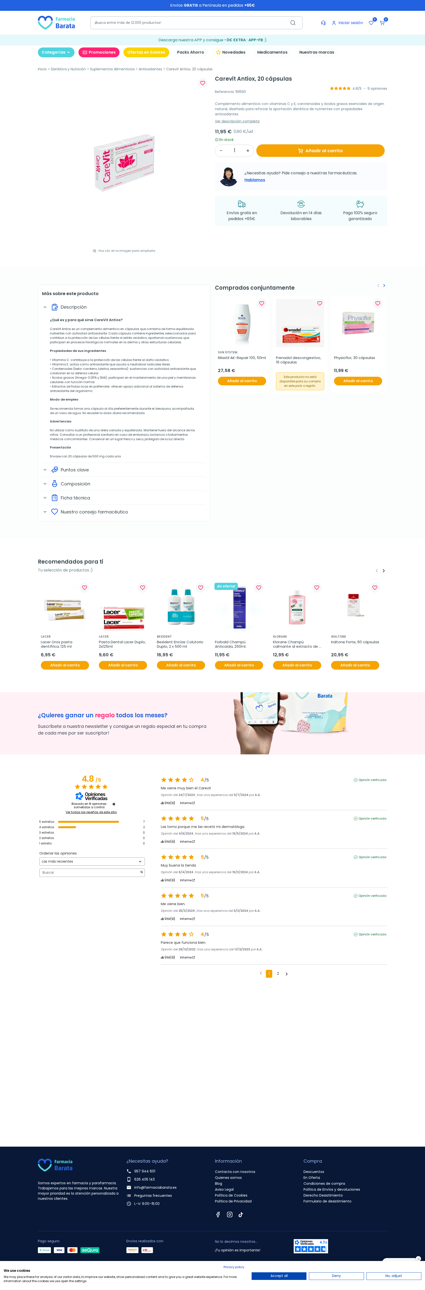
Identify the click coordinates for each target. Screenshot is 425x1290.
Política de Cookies (231, 1195)
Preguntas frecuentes (153, 1195)
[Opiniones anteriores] (261, 973)
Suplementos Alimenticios (112, 69)
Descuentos (314, 1171)
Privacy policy (234, 1267)
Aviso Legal (224, 1189)
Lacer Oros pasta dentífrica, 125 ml (57, 644)
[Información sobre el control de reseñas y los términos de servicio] (114, 804)
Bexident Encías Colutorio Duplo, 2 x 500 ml (180, 644)
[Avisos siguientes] (287, 974)
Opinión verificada (372, 780)
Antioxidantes (150, 69)
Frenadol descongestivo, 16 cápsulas (299, 360)
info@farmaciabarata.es (155, 1187)
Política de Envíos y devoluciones (332, 1189)
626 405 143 (144, 1179)
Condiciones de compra (324, 1183)
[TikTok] (241, 1214)
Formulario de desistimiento (327, 1201)
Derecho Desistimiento (323, 1195)
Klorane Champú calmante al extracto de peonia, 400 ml (296, 644)
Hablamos (254, 180)
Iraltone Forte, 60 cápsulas (355, 642)
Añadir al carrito (324, 151)
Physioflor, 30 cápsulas (354, 358)
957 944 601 (144, 1171)
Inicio (42, 69)
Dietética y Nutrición (68, 69)
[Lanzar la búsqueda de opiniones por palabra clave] (142, 873)
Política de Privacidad (233, 1201)
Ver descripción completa (237, 121)
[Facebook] (218, 1214)
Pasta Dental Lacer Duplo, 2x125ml (123, 644)
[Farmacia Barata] (56, 22)
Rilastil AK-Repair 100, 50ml (242, 358)
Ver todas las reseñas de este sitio (91, 812)
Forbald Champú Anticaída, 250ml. (230, 644)
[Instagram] (230, 1214)
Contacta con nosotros (235, 1171)
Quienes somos (228, 1177)
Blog (218, 1183)
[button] (382, 23)
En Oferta (312, 1177)
